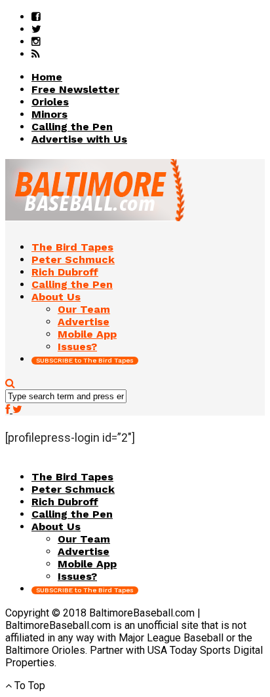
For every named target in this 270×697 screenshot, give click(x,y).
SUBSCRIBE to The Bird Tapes (85, 360)
